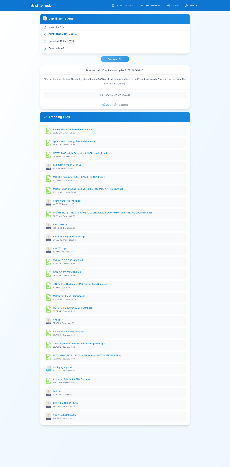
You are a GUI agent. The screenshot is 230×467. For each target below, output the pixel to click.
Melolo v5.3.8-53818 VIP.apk (68, 260)
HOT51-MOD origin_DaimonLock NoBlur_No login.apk (80, 153)
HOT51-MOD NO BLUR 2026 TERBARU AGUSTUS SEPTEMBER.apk (88, 355)
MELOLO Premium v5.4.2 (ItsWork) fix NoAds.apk (79, 177)
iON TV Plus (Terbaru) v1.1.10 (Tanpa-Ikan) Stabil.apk (80, 284)
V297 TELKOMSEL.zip (64, 414)
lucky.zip (57, 391)
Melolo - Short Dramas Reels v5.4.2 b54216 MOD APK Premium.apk (88, 188)
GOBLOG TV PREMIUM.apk (67, 272)
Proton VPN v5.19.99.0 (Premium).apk (72, 129)
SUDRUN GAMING (58, 34)
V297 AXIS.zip (60, 224)
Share (109, 104)
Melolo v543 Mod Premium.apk (69, 296)
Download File (115, 59)
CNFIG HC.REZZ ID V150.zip (67, 165)
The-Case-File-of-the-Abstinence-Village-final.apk (79, 343)
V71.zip (57, 319)
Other (74, 34)
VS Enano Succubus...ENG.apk (69, 331)
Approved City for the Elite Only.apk (71, 379)
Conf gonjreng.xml (62, 367)
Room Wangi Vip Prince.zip (67, 200)
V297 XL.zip (59, 248)
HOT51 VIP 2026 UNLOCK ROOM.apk (72, 307)
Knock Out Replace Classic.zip (69, 236)
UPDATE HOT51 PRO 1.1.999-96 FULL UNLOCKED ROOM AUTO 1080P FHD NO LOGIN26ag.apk (103, 212)
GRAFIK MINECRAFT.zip (65, 403)
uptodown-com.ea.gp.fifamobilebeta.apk (74, 141)
